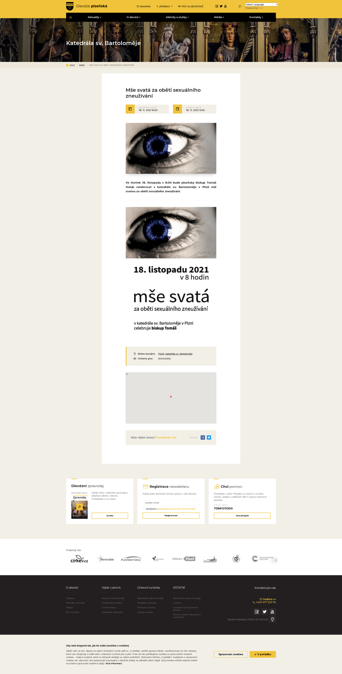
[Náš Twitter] (221, 6)
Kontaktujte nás (166, 437)
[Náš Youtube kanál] (225, 6)
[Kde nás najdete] (272, 619)
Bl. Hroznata (72, 612)
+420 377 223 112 (265, 602)
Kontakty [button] (255, 17)
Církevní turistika (148, 587)
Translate (268, 8)
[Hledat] (239, 6)
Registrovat (171, 515)
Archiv (109, 515)
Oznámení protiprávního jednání (185, 608)
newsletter (145, 6)
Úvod (82, 65)
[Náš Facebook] (217, 6)
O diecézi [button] (133, 17)
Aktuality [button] (93, 17)
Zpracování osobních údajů (187, 598)
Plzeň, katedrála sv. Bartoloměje (175, 353)
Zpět (72, 65)
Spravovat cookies (231, 654)
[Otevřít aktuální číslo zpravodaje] (79, 507)
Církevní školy (109, 607)
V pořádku (264, 654)
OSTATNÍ (179, 587)
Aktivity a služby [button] (176, 17)
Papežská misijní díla (112, 612)
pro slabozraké (192, 6)
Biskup (69, 607)
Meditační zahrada (146, 603)
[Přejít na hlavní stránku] (86, 6)
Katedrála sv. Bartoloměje (150, 598)
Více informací (114, 663)
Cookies (177, 603)
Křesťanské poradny (112, 603)
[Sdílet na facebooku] (203, 437)
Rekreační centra (146, 607)
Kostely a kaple (145, 612)
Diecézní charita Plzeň (113, 598)
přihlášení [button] (164, 6)
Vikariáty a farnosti (75, 603)
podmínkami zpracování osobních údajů (176, 509)
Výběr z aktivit (111, 587)
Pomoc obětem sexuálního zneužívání (187, 615)
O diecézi (72, 587)
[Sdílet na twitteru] (209, 437)
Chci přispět (242, 515)
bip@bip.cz (269, 599)
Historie (70, 598)
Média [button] (218, 17)
